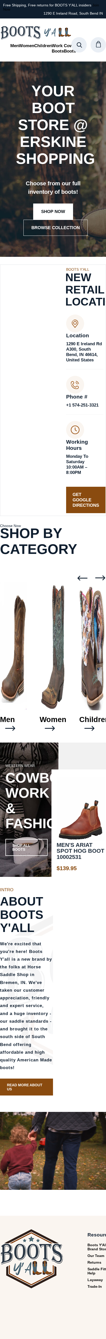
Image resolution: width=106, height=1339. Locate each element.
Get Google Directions (86, 500)
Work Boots (58, 48)
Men (14, 45)
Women (26, 45)
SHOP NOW (53, 211)
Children (43, 45)
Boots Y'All (35, 33)
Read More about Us (24, 1087)
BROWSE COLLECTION (55, 227)
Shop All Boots (21, 847)
